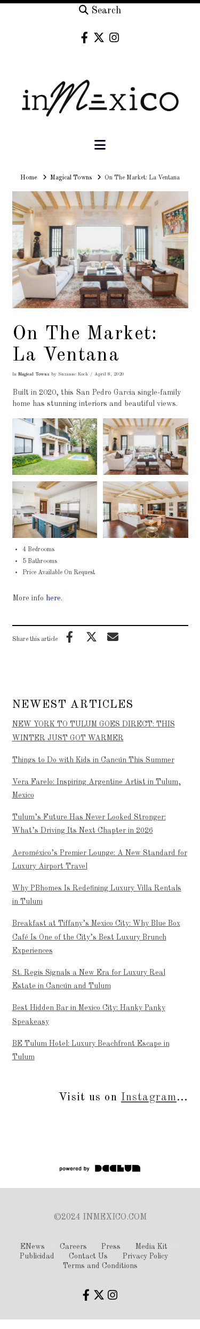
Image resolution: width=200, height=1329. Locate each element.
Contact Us (88, 1256)
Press (111, 1246)
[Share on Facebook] (70, 637)
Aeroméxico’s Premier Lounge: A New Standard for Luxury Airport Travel (99, 859)
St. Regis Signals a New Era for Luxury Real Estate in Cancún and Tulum (88, 979)
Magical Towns (34, 374)
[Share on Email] (113, 637)
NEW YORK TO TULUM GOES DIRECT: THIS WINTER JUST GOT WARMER (93, 731)
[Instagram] (114, 37)
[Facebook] (84, 37)
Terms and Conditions (100, 1266)
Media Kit (151, 1246)
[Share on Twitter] (91, 637)
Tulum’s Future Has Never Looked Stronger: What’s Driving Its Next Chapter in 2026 (89, 824)
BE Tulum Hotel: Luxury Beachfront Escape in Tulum (91, 1050)
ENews (32, 1246)
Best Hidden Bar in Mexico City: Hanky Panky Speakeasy (88, 1014)
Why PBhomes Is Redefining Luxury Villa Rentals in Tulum (96, 895)
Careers (73, 1246)
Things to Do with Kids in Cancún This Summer (93, 760)
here (53, 598)
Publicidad (37, 1256)
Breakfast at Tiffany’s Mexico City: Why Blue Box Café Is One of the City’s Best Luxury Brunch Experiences (96, 937)
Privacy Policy (145, 1256)
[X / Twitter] (99, 37)
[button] (100, 145)
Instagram (149, 1097)
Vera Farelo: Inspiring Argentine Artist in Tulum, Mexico (96, 788)
